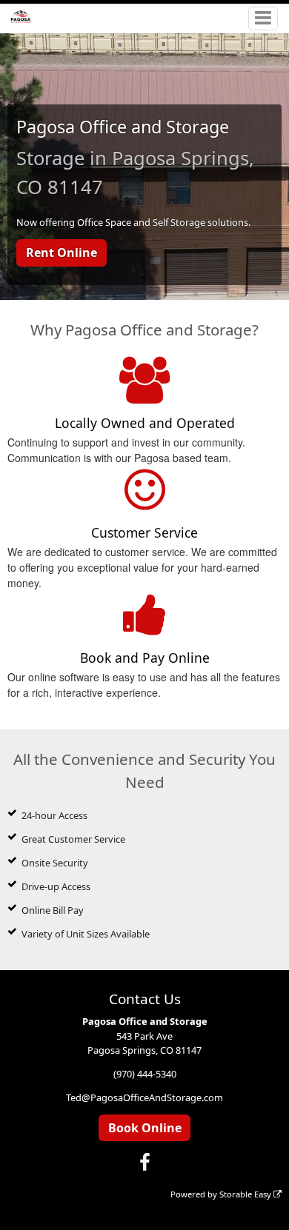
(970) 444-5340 (144, 1073)
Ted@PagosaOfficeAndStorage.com (144, 1097)
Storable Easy (246, 1194)
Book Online (145, 1128)
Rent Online (61, 252)
